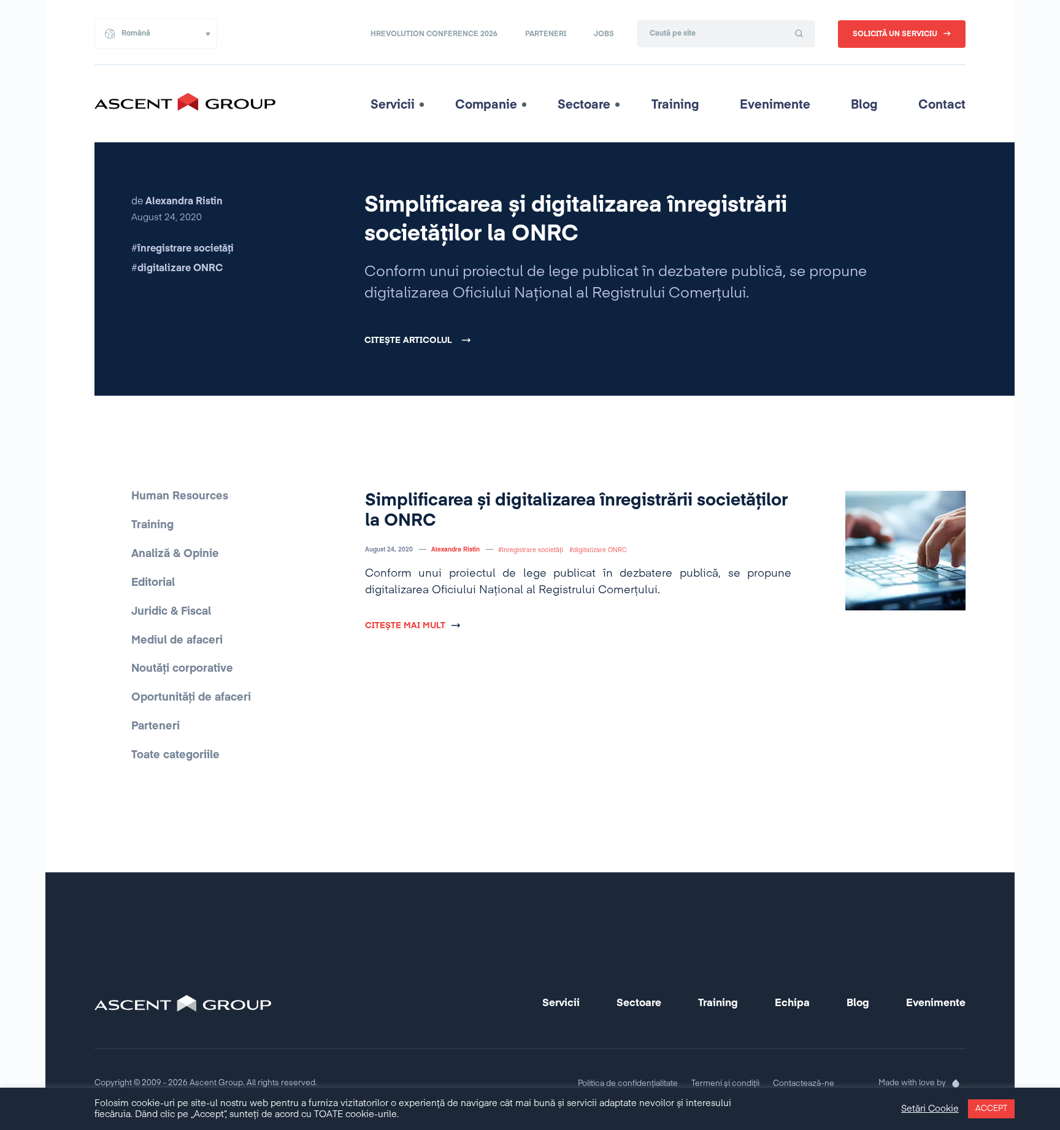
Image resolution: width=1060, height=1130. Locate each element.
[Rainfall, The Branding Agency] (956, 1083)
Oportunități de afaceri (191, 697)
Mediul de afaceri (177, 640)
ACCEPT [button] (991, 1109)
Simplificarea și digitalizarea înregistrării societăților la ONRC (575, 219)
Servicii (393, 105)
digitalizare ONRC (180, 269)
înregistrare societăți (185, 249)
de (177, 202)
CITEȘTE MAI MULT (405, 625)
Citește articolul (408, 340)
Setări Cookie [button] (930, 1109)
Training (675, 105)
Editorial (153, 582)
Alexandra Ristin (455, 550)
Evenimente (775, 105)
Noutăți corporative (182, 668)
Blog (864, 105)
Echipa (792, 1003)
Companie (486, 105)
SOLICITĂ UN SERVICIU (895, 34)
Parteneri (545, 34)
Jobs (604, 34)
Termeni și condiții (725, 1084)
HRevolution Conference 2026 (434, 34)
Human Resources (179, 496)
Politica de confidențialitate (628, 1084)
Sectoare (584, 105)
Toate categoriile (175, 755)
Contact (942, 105)
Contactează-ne (803, 1084)
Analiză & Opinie (175, 553)
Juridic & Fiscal (171, 611)
